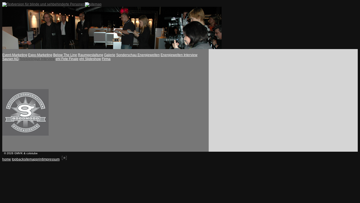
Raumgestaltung (90, 55)
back (20, 159)
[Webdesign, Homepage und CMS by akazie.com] (64, 159)
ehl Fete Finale (67, 59)
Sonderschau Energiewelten (138, 55)
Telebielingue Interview (37, 59)
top (14, 159)
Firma (106, 59)
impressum (51, 159)
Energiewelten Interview (179, 55)
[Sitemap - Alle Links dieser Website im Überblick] (93, 4)
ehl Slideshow (90, 59)
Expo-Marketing (40, 55)
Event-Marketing (14, 55)
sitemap (30, 159)
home (6, 159)
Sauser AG (10, 59)
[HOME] (112, 48)
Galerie (109, 55)
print (39, 159)
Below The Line (65, 55)
